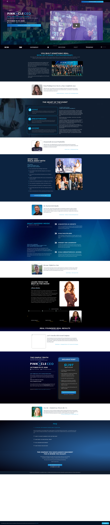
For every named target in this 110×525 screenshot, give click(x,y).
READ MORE (36, 523)
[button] (27, 316)
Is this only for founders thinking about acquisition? (47, 427)
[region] (55, 523)
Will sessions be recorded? (41, 442)
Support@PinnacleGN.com (45, 389)
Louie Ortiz (61, 320)
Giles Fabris (48, 320)
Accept (105, 523)
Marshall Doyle (75, 320)
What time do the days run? (41, 445)
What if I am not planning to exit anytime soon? (46, 436)
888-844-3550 (38, 389)
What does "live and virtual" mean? (43, 439)
